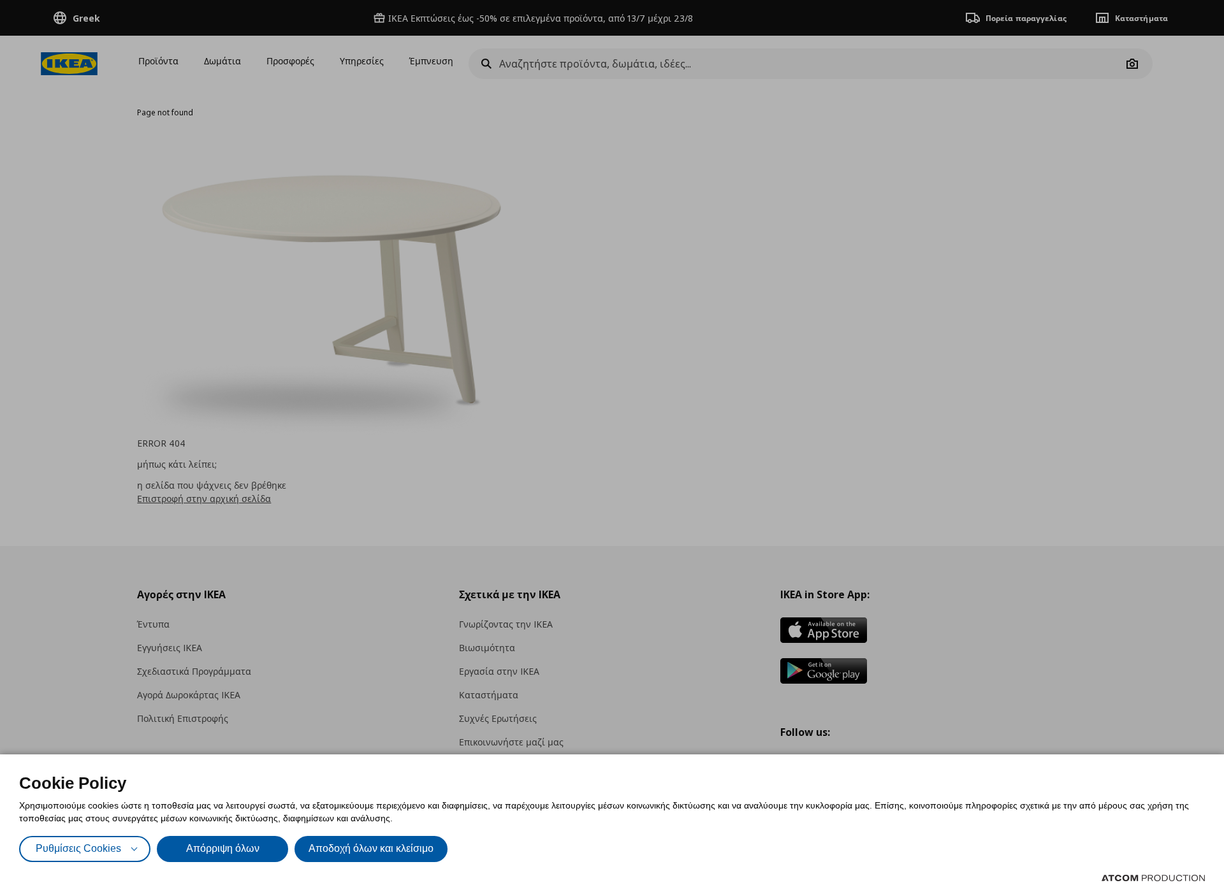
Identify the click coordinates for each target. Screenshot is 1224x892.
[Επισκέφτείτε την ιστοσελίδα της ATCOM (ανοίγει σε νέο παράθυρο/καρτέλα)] (1153, 878)
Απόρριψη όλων (222, 848)
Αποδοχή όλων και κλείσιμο (371, 848)
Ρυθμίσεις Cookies (78, 848)
